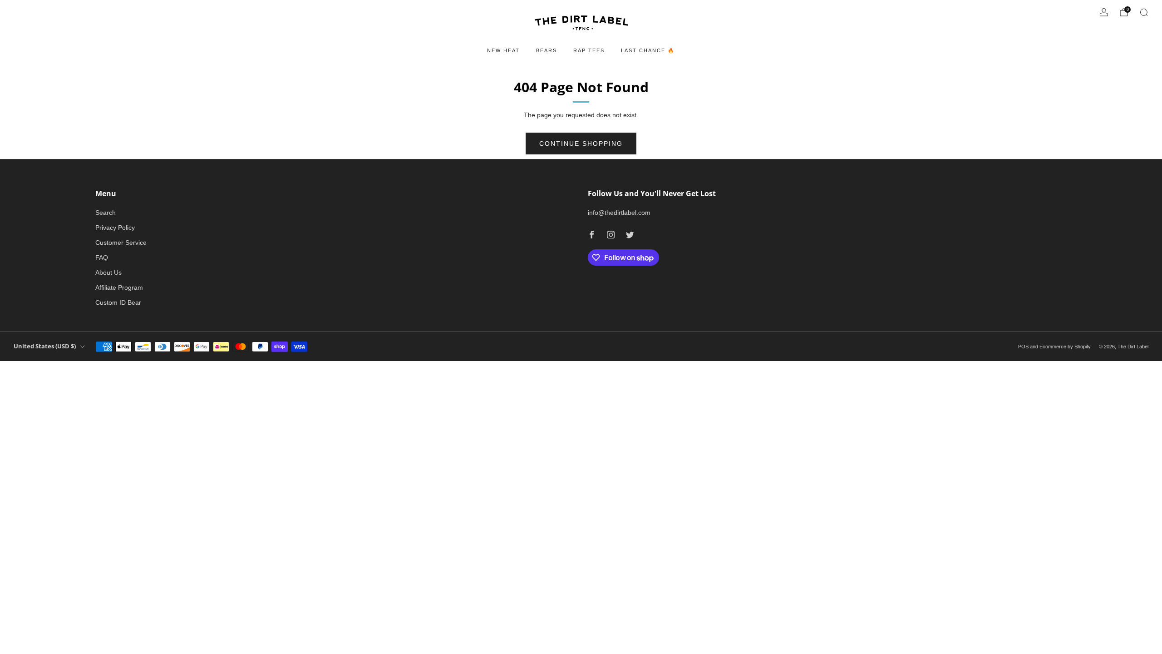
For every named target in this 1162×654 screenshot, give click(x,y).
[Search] (1143, 12)
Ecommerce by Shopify (1065, 346)
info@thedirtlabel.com (619, 212)
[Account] (1103, 12)
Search (105, 212)
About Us (108, 272)
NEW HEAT (503, 50)
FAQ (101, 257)
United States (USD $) (45, 346)
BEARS (546, 50)
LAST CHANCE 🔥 (648, 50)
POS (1023, 346)
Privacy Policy (115, 227)
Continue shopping (581, 143)
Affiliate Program (119, 287)
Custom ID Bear (118, 302)
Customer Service (121, 242)
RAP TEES (589, 50)
